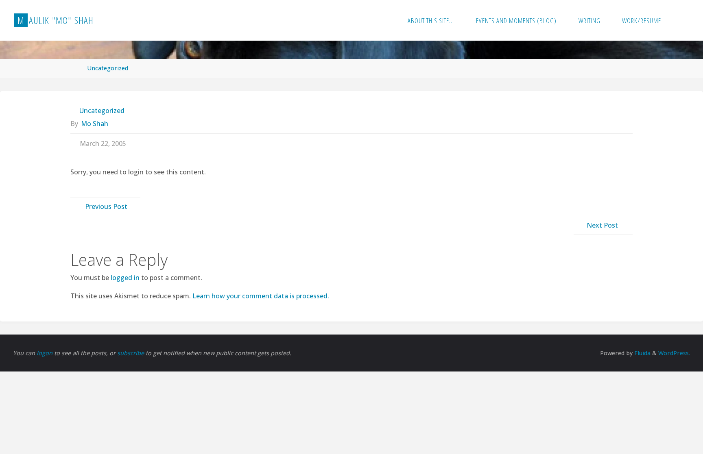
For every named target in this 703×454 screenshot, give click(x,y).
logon (45, 353)
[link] (680, 20)
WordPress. (674, 353)
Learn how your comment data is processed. (260, 295)
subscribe (131, 353)
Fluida (642, 353)
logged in (125, 277)
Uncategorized (107, 68)
